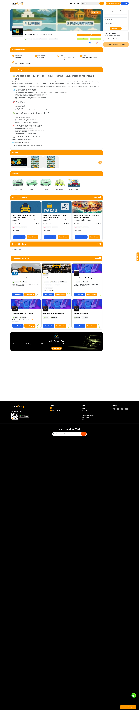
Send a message (56, 348)
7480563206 (40, 57)
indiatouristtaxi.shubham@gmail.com (24, 63)
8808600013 (18, 57)
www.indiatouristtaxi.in (24, 142)
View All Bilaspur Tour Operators (113, 38)
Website (95, 39)
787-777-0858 (74, 3)
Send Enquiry (89, 35)
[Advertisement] (56, 377)
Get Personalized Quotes (113, 3)
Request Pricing (116, 28)
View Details (19, 237)
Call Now (82, 39)
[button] (90, 42)
